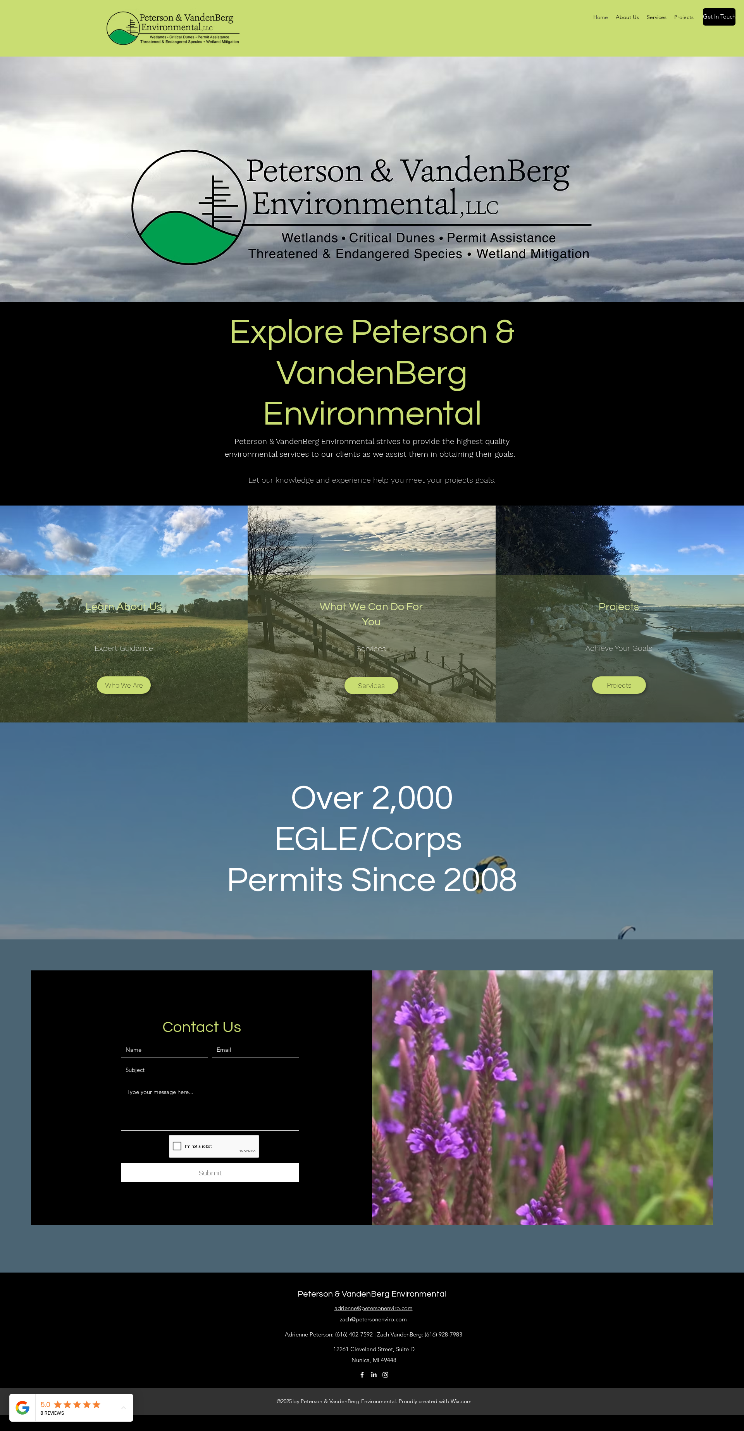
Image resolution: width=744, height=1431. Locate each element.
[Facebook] (362, 1374)
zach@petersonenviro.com (373, 1319)
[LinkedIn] (374, 1374)
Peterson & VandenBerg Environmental (372, 1294)
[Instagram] (385, 1374)
